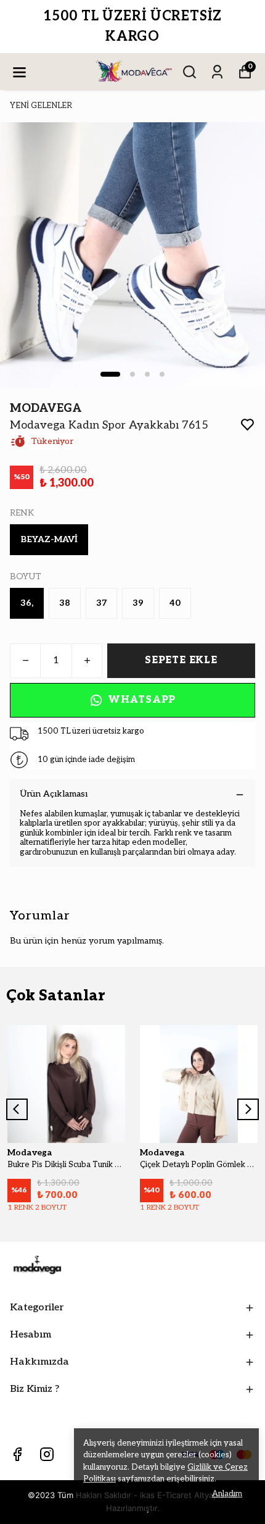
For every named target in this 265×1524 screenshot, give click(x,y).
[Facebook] (17, 1454)
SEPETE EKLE (181, 660)
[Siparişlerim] (217, 72)
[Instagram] (46, 1454)
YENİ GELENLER (41, 106)
